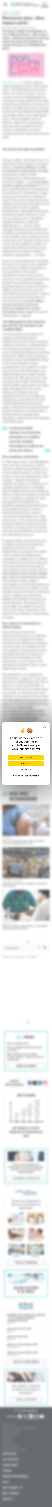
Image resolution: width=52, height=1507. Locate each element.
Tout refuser (26, 764)
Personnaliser (26, 770)
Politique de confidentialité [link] (26, 776)
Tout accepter (26, 757)
